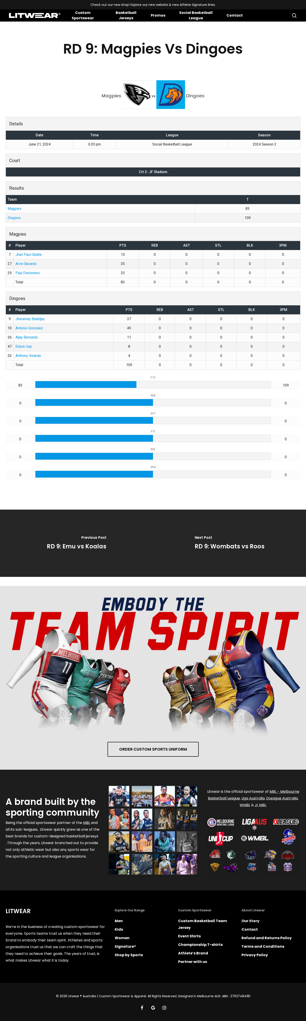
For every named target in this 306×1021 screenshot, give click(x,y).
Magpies (15, 208)
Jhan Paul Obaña (28, 254)
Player (20, 245)
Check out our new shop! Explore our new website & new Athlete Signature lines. (153, 4)
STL (218, 245)
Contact (249, 929)
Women (122, 938)
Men (119, 920)
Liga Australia (253, 798)
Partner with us (192, 961)
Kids (119, 929)
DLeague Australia (282, 798)
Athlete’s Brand (193, 953)
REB (154, 245)
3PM (283, 245)
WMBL (245, 805)
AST (186, 245)
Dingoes (14, 218)
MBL (86, 822)
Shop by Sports (129, 955)
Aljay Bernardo (26, 337)
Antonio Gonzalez (29, 328)
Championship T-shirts (200, 944)
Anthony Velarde (28, 356)
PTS (122, 245)
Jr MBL (260, 805)
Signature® (125, 946)
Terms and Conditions (262, 946)
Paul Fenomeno (27, 273)
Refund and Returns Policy (266, 938)
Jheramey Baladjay (30, 319)
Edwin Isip (23, 346)
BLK (250, 245)
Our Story (250, 920)
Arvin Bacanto (26, 264)
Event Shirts (189, 936)
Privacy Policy (254, 955)
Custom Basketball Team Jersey (202, 924)
